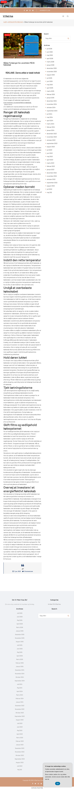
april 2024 (50, 120)
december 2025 (52, 68)
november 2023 (52, 137)
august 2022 (51, 186)
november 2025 (52, 71)
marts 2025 (50, 91)
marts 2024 (50, 124)
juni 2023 (50, 153)
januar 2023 (50, 169)
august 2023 (51, 146)
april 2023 (50, 160)
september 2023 (52, 143)
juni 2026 (50, 52)
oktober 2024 (51, 107)
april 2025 (50, 88)
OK (58, 783)
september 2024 (52, 111)
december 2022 (52, 173)
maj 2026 (50, 55)
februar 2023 (51, 166)
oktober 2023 (51, 140)
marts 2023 (50, 163)
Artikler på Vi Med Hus (15, 22)
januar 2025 (50, 97)
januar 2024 (50, 130)
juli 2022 (49, 189)
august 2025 (51, 75)
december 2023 (52, 133)
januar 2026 (50, 65)
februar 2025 (51, 94)
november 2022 (52, 176)
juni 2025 (50, 81)
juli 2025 (49, 78)
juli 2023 (49, 150)
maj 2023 (50, 156)
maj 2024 (50, 117)
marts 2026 (50, 62)
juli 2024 (49, 114)
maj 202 (49, 192)
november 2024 (52, 104)
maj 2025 (50, 84)
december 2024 (52, 101)
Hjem (5, 22)
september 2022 (52, 182)
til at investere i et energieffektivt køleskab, (17, 102)
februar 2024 (51, 127)
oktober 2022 (51, 179)
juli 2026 (49, 48)
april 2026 (50, 58)
